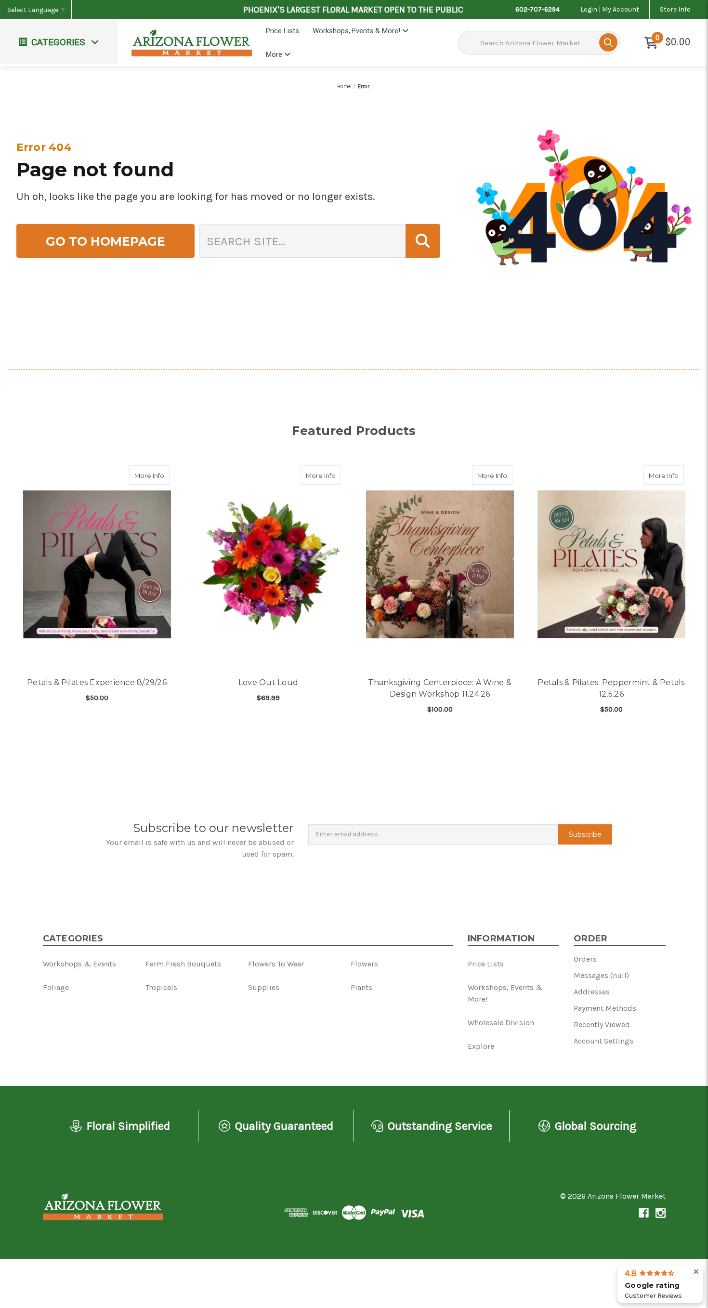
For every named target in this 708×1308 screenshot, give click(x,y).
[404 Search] (423, 241)
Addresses (592, 991)
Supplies (263, 987)
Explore (481, 1046)
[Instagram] (661, 1213)
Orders (585, 959)
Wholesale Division (501, 1022)
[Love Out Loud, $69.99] (268, 564)
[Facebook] (644, 1213)
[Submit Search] (608, 42)
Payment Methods (605, 1008)
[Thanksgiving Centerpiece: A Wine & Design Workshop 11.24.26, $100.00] (440, 564)
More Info (152, 475)
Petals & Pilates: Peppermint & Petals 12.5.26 (611, 688)
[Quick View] (159, 475)
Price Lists (282, 30)
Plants (361, 987)
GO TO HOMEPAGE (105, 241)
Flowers (364, 963)
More (275, 54)
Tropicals (161, 987)
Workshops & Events (79, 963)
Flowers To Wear (276, 963)
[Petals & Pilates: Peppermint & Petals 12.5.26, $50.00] (611, 564)
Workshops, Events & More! (357, 30)
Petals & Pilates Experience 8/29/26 (97, 682)
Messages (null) (601, 975)
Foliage (56, 987)
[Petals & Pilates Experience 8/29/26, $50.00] (97, 564)
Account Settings (603, 1040)
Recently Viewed (602, 1024)
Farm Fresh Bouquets (183, 963)
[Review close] (696, 1272)
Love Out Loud (268, 682)
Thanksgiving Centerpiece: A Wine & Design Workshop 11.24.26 (439, 688)
